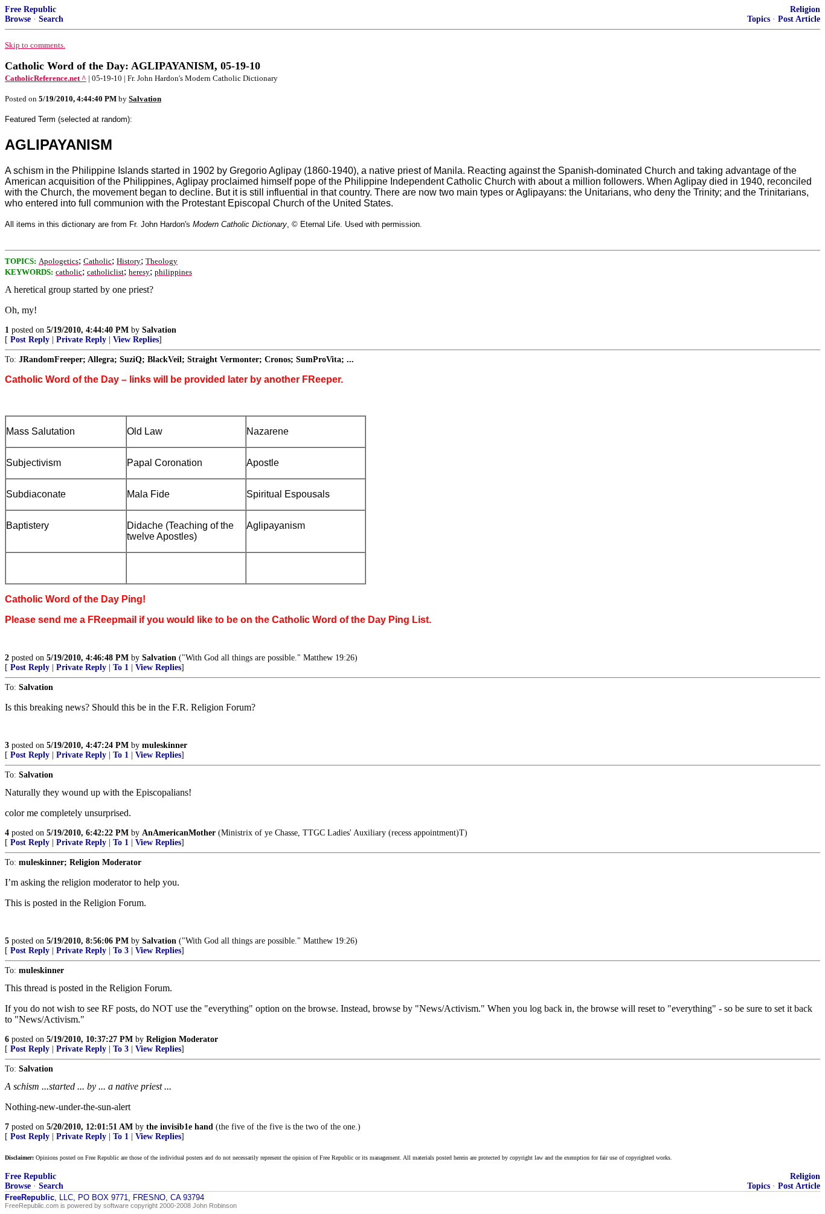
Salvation (159, 329)
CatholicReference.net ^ (45, 78)
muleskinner (164, 745)
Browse (18, 19)
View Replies (136, 339)
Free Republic (30, 9)
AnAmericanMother (179, 832)
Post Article (799, 19)
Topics (758, 19)
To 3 (121, 950)
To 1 (121, 667)
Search (51, 19)
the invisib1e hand (179, 1126)
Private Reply (81, 339)
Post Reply (30, 339)
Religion (805, 9)
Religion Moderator (182, 1039)
